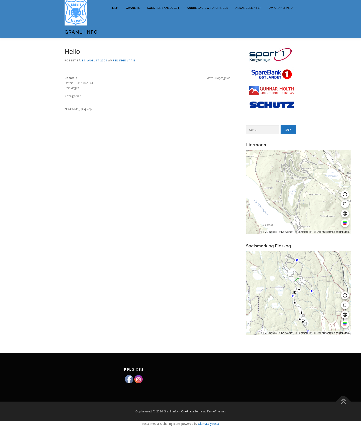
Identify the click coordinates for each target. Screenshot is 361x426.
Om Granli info (281, 7)
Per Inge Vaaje (124, 60)
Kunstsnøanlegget (163, 7)
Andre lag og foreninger (207, 7)
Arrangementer (248, 7)
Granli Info (81, 32)
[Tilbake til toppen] (343, 401)
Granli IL (133, 7)
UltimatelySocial (209, 424)
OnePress (187, 411)
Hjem (115, 7)
